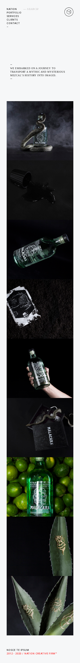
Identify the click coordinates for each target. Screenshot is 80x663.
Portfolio (14, 12)
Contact (13, 23)
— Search (30, 9)
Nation (12, 9)
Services (13, 16)
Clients (12, 19)
